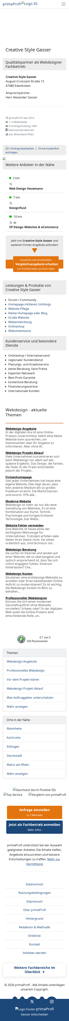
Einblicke (34, 936)
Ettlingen (13, 747)
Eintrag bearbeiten (22, 148)
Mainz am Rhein (18, 765)
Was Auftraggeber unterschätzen (30, 698)
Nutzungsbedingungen (34, 893)
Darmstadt (14, 756)
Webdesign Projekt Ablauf (25, 689)
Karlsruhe (13, 738)
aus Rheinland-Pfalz (21, 134)
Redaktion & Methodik (34, 927)
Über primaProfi (34, 910)
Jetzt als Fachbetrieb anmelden (34, 827)
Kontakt (34, 944)
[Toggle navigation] (63, 4)
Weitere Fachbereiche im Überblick (34, 969)
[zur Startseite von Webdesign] (4, 158)
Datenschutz (34, 884)
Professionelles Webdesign (26, 670)
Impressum (34, 901)
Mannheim (14, 728)
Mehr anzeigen (17, 707)
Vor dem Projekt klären (23, 679)
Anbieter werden (34, 953)
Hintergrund (34, 919)
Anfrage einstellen (34, 812)
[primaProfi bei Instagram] (51, 1002)
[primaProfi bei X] (32, 1002)
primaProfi (12, 4)
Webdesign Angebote (22, 661)
